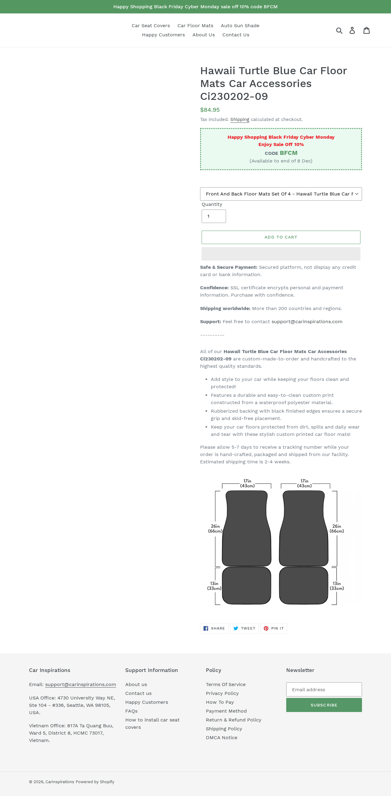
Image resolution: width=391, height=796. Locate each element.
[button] (281, 254)
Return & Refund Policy (233, 720)
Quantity (212, 204)
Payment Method (226, 711)
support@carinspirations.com (307, 321)
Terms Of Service (226, 684)
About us (136, 684)
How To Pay (220, 702)
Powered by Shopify (95, 782)
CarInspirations (60, 782)
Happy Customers (146, 702)
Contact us (138, 693)
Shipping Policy (224, 729)
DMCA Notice (221, 737)
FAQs (131, 711)
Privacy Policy (222, 693)
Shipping (239, 119)
